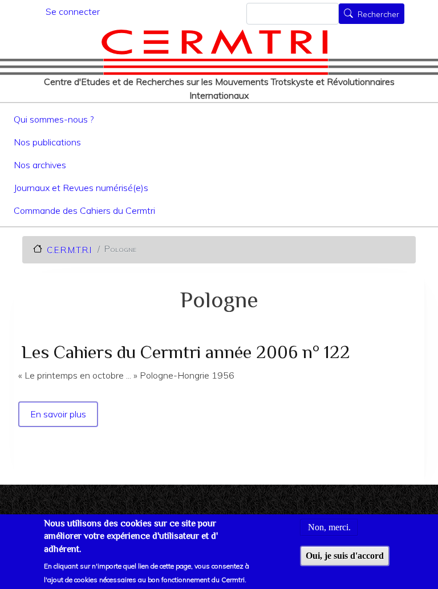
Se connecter (73, 11)
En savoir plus (59, 414)
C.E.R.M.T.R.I (69, 249)
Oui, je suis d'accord (345, 555)
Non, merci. (329, 527)
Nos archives (40, 164)
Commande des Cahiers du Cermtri (84, 210)
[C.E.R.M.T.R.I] (214, 52)
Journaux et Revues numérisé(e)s (81, 187)
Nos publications (47, 142)
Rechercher (378, 15)
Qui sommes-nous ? (54, 119)
